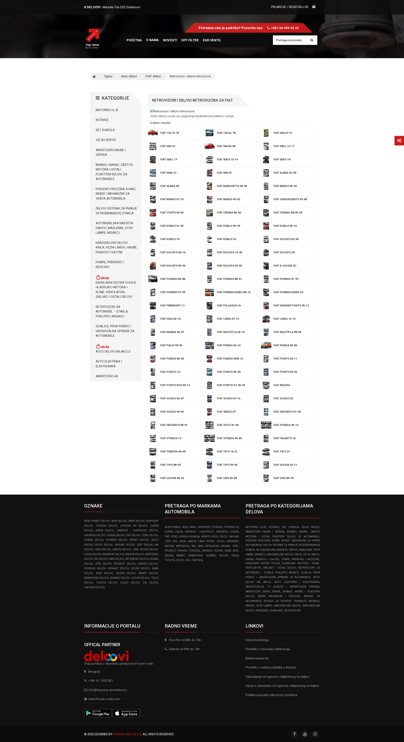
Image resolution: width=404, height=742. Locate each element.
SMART (180, 555)
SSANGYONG (195, 555)
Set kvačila (105, 130)
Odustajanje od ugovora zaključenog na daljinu (277, 677)
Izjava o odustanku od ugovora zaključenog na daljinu (282, 686)
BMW (193, 527)
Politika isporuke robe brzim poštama (271, 695)
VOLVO (180, 560)
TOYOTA (170, 560)
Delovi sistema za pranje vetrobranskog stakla (116, 211)
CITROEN (217, 527)
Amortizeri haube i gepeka (111, 152)
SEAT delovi (104, 573)
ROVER (218, 550)
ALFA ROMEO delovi (97, 520)
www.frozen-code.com (104, 699)
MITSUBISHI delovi (136, 558)
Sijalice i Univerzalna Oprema (296, 586)
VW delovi (150, 582)
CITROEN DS (231, 527)
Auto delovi (129, 76)
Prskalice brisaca (306, 601)
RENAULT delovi (118, 568)
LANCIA (191, 541)
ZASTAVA (196, 560)
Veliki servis (106, 140)
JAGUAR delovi (124, 544)
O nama (152, 40)
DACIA (179, 531)
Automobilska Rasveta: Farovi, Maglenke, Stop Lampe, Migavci (115, 228)
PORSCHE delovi (95, 568)
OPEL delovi (103, 563)
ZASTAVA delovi (94, 587)
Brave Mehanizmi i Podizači (279, 596)
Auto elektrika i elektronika (109, 364)
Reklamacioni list (257, 658)
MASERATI (233, 541)
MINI (200, 546)
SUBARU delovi (119, 577)
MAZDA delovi (135, 554)
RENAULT (207, 550)
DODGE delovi (116, 535)
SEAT (236, 550)
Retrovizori (292, 610)
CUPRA (169, 531)
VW (188, 560)
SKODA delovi (125, 573)
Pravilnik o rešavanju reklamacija (268, 649)
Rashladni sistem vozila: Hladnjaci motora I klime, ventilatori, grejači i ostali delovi (116, 290)
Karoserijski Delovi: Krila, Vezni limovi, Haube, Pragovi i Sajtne (116, 247)
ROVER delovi (140, 568)
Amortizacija (107, 376)
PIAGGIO (182, 550)
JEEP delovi (144, 544)
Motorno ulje (107, 110)
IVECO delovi (103, 544)
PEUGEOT (170, 550)
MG (193, 546)
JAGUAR (234, 536)
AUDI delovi (119, 520)
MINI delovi (116, 558)
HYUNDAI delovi (116, 539)
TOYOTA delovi (106, 582)
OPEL (236, 546)
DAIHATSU (222, 531)
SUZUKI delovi (140, 577)
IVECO (223, 536)
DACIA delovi (105, 530)
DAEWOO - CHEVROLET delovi (137, 530)
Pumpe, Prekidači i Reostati (110, 264)
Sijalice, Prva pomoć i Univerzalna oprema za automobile (115, 331)
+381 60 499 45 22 (285, 28)
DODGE (234, 531)
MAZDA (169, 546)
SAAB (228, 550)
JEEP (168, 541)
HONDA (183, 536)
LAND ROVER (206, 541)
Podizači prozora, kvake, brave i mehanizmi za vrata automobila (116, 193)
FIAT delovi (153, 76)
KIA (175, 541)
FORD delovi (150, 535)
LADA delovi (103, 549)
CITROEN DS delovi (133, 525)
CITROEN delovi (106, 525)
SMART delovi (148, 573)
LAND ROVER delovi (145, 549)
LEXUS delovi (92, 554)
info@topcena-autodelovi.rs (107, 690)
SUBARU (211, 555)
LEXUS (220, 541)
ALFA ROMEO (172, 527)
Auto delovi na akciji (113, 351)
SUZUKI (223, 555)
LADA (182, 541)
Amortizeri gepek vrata (263, 591)
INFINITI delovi (139, 539)
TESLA (235, 555)
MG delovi (101, 558)
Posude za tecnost (278, 601)
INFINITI (205, 536)
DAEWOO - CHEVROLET (199, 531)
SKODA (169, 555)
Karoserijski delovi (287, 605)
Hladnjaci (276, 610)
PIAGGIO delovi (148, 563)
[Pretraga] (311, 40)
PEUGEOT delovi (125, 563)
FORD (174, 536)
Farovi (250, 605)
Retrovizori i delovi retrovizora (190, 76)
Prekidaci (262, 610)
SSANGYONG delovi (96, 577)
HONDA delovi (93, 539)
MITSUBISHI (212, 546)
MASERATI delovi (113, 554)
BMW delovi (136, 520)
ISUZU (214, 536)
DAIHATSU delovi (94, 535)
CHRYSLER (204, 527)
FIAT (167, 536)
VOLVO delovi (130, 582)
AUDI (185, 527)
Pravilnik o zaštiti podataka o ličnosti (271, 667)
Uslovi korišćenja (257, 640)
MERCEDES (182, 546)
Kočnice (102, 120)
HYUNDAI (194, 536)
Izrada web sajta (127, 734)
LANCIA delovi (121, 549)
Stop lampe (264, 605)
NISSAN (225, 546)
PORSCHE (194, 550)
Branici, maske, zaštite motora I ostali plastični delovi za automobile (114, 172)
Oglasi (108, 76)
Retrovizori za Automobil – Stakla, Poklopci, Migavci (112, 311)
